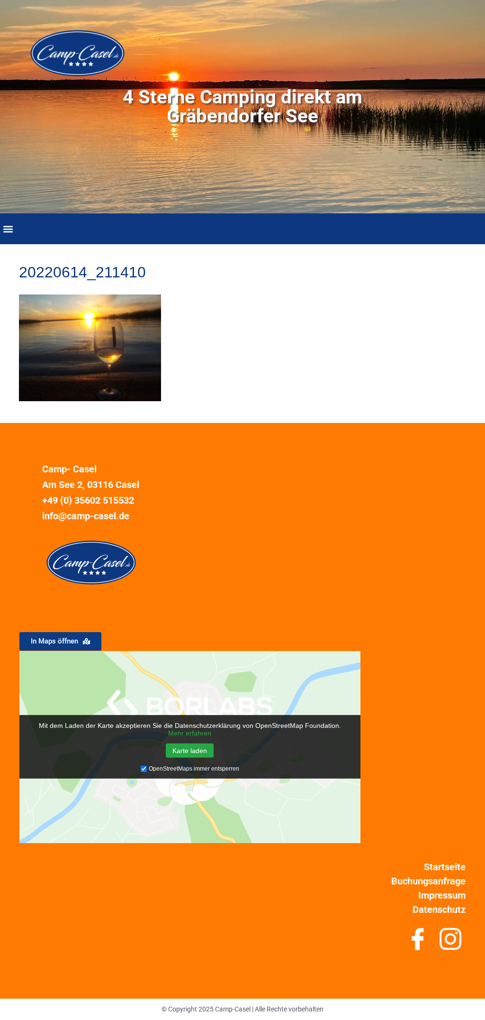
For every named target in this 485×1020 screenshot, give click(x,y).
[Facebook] (417, 942)
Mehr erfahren (189, 733)
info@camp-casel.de (85, 516)
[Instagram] (450, 942)
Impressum (442, 895)
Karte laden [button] (189, 750)
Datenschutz (439, 909)
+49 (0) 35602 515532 (88, 500)
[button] (8, 229)
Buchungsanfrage (428, 881)
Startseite (445, 867)
